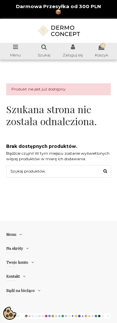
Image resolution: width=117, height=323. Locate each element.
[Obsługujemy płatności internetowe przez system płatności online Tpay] (58, 315)
